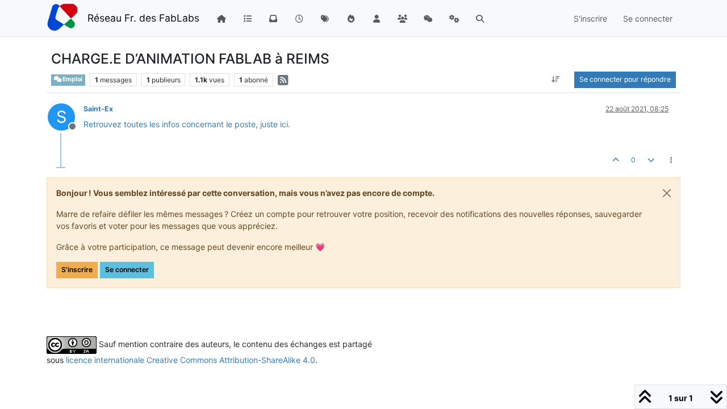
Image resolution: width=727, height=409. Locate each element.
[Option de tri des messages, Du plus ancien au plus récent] (555, 79)
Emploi (71, 79)
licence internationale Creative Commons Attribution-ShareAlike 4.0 (190, 360)
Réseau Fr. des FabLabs (143, 18)
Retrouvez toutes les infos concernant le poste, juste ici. (186, 124)
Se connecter (127, 269)
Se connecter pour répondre (625, 79)
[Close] (667, 193)
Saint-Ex (98, 109)
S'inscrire (77, 269)
